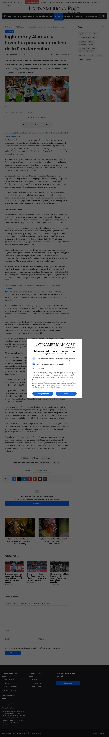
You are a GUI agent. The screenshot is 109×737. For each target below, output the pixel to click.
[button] (54, 368)
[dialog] (54, 368)
